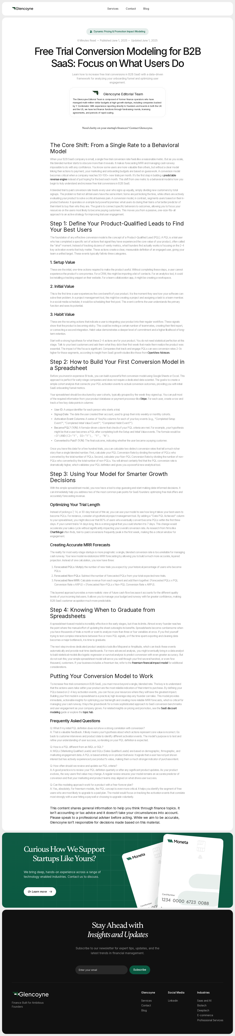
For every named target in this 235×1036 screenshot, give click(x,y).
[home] (22, 9)
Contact (131, 8)
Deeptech (203, 1010)
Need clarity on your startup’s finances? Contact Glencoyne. (117, 128)
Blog (146, 8)
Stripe (143, 398)
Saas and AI (204, 1000)
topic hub (88, 712)
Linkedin (173, 1000)
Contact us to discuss (83, 876)
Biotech (201, 1005)
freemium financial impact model (150, 662)
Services (112, 8)
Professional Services (210, 1020)
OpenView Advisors (158, 352)
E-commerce (205, 1015)
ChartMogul (56, 532)
